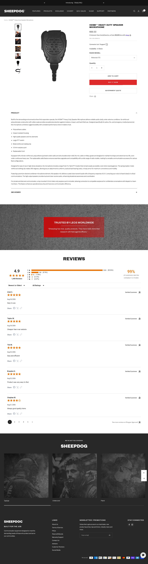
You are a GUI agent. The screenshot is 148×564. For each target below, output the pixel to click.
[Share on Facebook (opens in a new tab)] (14, 308)
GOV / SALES (81, 11)
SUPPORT (100, 11)
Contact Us (55, 540)
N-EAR (91, 11)
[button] (74, 115)
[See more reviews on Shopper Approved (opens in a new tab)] (21, 308)
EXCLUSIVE (59, 11)
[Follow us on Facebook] (129, 524)
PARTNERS (112, 11)
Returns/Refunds (57, 534)
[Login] (138, 11)
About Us (55, 524)
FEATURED (36, 11)
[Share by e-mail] (95, 96)
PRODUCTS (48, 11)
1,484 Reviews (17, 279)
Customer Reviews (58, 547)
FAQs (54, 531)
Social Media (56, 550)
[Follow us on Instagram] (132, 524)
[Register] (109, 535)
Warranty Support (57, 537)
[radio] (74, 270)
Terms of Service (57, 527)
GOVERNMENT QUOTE (113, 90)
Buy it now (113, 82)
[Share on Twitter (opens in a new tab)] (17, 308)
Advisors (55, 543)
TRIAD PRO (78, 2)
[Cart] (143, 11)
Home (6, 20)
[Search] (134, 11)
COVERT (70, 11)
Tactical (6, 500)
